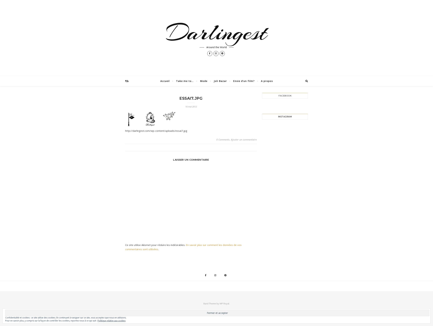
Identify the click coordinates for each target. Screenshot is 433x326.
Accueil (165, 81)
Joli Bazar (220, 81)
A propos (267, 81)
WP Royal (224, 303)
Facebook (285, 95)
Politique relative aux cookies (112, 320)
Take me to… (185, 81)
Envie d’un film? (244, 81)
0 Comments (223, 139)
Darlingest (216, 32)
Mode (203, 81)
